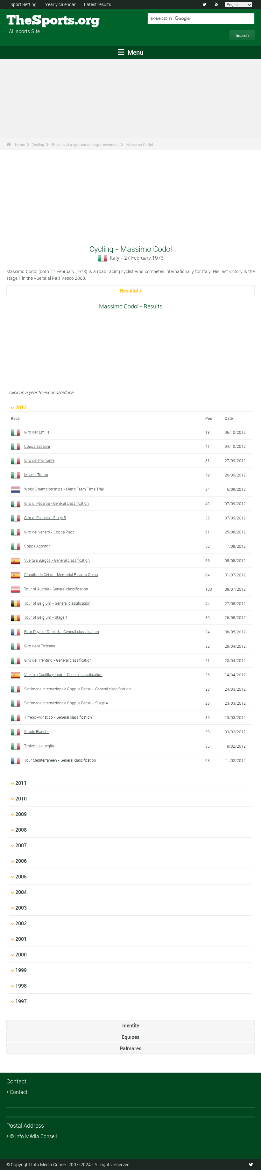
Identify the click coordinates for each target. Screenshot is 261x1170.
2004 (21, 892)
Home (20, 144)
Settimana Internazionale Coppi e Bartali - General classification (77, 688)
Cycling (38, 144)
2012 (21, 407)
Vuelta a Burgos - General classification (57, 560)
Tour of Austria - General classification (56, 588)
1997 (21, 1001)
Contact (18, 1092)
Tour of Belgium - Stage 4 (45, 617)
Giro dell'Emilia (36, 431)
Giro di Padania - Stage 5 (45, 517)
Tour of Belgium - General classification (57, 603)
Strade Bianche (36, 731)
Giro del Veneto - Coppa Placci (49, 531)
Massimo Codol (139, 144)
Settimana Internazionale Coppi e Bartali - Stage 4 (66, 702)
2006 (21, 860)
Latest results (97, 4)
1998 (21, 985)
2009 (21, 814)
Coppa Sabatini (37, 446)
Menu (134, 52)
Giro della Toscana (39, 645)
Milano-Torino (36, 474)
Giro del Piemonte (39, 460)
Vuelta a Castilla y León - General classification (63, 674)
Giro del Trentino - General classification (58, 660)
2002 (21, 923)
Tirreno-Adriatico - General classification (58, 717)
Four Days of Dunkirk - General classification (61, 631)
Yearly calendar (60, 4)
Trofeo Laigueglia (39, 745)
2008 (21, 829)
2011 (21, 782)
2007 (21, 845)
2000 (21, 954)
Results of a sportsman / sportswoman (85, 144)
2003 (21, 907)
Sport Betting (24, 4)
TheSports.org (30, 20)
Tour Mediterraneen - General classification (60, 760)
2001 (21, 938)
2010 (21, 798)
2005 (21, 876)
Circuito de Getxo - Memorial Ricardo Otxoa (61, 574)
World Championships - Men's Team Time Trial (64, 488)
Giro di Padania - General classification (56, 503)
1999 (21, 970)
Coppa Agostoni (38, 545)
